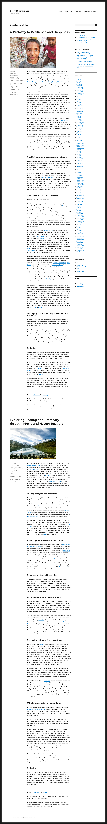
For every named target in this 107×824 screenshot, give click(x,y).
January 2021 (80, 178)
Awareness (79, 262)
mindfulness (12, 87)
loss (14, 473)
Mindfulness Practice (15, 465)
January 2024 (80, 123)
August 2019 (79, 204)
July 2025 (79, 96)
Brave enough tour (32, 516)
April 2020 (79, 192)
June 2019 (79, 207)
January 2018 (80, 233)
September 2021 (80, 166)
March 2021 (79, 175)
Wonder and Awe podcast (34, 465)
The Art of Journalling (82, 42)
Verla (78, 52)
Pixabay (45, 395)
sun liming (36, 792)
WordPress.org (80, 286)
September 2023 (81, 130)
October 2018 (80, 219)
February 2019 (80, 213)
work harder (66, 550)
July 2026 (79, 78)
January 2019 (80, 215)
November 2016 (80, 247)
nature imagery (34, 469)
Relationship (80, 270)
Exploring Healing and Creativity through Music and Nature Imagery (37, 421)
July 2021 (79, 169)
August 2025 (79, 95)
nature (11, 476)
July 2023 (79, 133)
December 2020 (80, 180)
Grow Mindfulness (19, 11)
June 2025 (79, 98)
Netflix (47, 475)
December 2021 (80, 162)
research (41, 644)
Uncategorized (80, 271)
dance (19, 467)
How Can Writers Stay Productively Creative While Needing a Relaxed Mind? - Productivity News (87, 64)
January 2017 (80, 244)
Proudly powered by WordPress (27, 817)
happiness (16, 83)
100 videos (56, 559)
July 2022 (79, 151)
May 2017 (79, 241)
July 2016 (79, 251)
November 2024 (80, 108)
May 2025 (79, 99)
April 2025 (79, 101)
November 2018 (80, 218)
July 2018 (79, 224)
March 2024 (79, 120)
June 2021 (79, 171)
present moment (18, 477)
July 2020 (79, 187)
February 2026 (80, 85)
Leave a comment (14, 94)
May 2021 (79, 172)
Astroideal (79, 60)
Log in (78, 282)
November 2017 (80, 236)
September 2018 (80, 221)
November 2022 (80, 145)
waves (45, 534)
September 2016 (80, 250)
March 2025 (79, 102)
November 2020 (80, 181)
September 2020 (81, 184)
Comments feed (80, 285)
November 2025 (80, 90)
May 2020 (79, 191)
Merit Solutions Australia (90, 11)
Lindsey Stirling (40, 236)
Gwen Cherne (44, 238)
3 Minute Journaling (85, 52)
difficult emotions (42, 506)
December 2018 (80, 216)
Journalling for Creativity (82, 40)
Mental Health (13, 73)
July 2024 (79, 114)
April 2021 (79, 174)
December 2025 (80, 88)
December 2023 (80, 125)
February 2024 (80, 122)
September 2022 (81, 148)
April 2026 (79, 82)
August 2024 (80, 113)
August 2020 (80, 186)
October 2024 (80, 110)
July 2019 (79, 206)
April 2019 (79, 210)
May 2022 (79, 154)
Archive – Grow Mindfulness (73, 11)
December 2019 (80, 198)
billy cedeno (36, 395)
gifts (14, 468)
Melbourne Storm (64, 120)
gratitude (33, 307)
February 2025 (80, 104)
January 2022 (80, 160)
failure (11, 468)
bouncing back (63, 567)
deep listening (47, 279)
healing (17, 471)
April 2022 (79, 155)
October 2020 (80, 183)
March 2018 (79, 230)
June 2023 (79, 134)
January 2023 (80, 142)
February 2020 (80, 195)
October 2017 (80, 238)
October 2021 (80, 165)
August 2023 (79, 131)
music (18, 474)
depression (12, 78)
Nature (78, 268)
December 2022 (80, 143)
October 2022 (80, 146)
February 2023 (80, 140)
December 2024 (80, 107)
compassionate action (59, 262)
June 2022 (79, 152)
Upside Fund (47, 680)
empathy (40, 307)
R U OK (41, 374)
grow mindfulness (14, 81)
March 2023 (79, 139)
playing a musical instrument (36, 709)
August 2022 (79, 149)
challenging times (14, 77)
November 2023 (80, 127)
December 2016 (80, 245)
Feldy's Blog (79, 57)
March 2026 (79, 84)
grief (21, 468)
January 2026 (80, 87)
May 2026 (79, 81)
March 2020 (79, 194)
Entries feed (79, 283)
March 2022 (79, 157)
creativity (16, 467)
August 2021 (79, 168)
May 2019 (79, 209)
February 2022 (80, 159)
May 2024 (79, 117)
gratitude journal (48, 230)
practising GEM (39, 368)
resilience (16, 89)
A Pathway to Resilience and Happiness (40, 32)
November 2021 (80, 163)
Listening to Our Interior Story (84, 39)
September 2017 (80, 239)
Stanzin (64, 206)
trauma (29, 248)
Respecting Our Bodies (82, 36)
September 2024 (81, 111)
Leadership (79, 263)
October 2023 (80, 128)
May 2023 (79, 136)
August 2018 (79, 223)
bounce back (31, 250)
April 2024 (79, 119)
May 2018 (79, 227)
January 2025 (80, 105)
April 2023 (79, 137)
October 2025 (80, 91)
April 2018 (79, 229)
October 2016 (80, 248)
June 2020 (79, 189)
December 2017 (80, 235)
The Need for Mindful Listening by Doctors (87, 37)
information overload (54, 481)
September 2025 (80, 93)
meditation (16, 86)
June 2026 (79, 79)
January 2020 (80, 197)
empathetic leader (57, 264)
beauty (11, 467)
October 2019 (80, 201)
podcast (12, 477)
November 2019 (80, 200)
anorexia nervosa (47, 177)
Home (61, 11)
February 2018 (80, 232)
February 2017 (80, 242)
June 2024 (79, 116)
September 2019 (80, 203)
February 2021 (80, 177)
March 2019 (79, 212)
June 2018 (79, 226)
